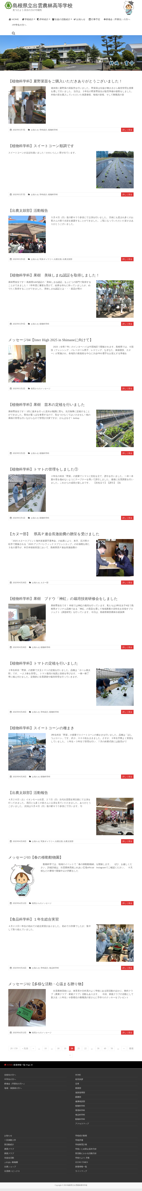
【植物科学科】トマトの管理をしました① (43, 469)
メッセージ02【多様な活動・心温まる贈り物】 (46, 984)
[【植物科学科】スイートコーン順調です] (115, 152)
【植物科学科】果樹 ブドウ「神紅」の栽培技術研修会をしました (63, 599)
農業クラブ (9, 1149)
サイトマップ (81, 1171)
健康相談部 (80, 1101)
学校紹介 (29, 19)
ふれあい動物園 (11, 1162)
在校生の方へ (10, 1075)
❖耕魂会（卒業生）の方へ (117, 19)
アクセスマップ (82, 1124)
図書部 (78, 1097)
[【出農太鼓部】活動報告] (27, 217)
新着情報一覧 (81, 1167)
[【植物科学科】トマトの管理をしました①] (27, 476)
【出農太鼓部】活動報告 (28, 211)
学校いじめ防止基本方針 (86, 1149)
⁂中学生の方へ (19, 24)
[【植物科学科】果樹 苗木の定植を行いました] (115, 411)
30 (98, 1048)
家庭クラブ (9, 1153)
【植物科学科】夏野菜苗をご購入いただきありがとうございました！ (65, 81)
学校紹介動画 (81, 1136)
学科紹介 (44, 19)
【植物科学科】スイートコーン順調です (41, 146)
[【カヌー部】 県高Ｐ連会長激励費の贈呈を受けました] (115, 540)
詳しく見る (127, 130)
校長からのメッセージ (40, 388)
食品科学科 (54, 968)
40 (105, 1048)
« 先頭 (25, 1048)
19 (65, 1048)
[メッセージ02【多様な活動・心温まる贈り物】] (27, 990)
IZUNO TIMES (81, 1162)
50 (112, 1048)
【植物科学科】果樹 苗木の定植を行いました (46, 405)
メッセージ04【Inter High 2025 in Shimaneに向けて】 (50, 340)
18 (58, 1048)
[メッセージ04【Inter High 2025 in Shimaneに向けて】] (27, 346)
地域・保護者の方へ (13, 1088)
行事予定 (95, 19)
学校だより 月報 (82, 1158)
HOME (15, 19)
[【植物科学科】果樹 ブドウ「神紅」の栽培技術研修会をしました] (27, 605)
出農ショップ (10, 1167)
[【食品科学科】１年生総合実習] (115, 926)
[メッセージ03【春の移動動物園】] (22, 864)
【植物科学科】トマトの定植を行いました (43, 663)
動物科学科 (80, 1119)
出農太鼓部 (67, 259)
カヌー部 (44, 582)
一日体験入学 (10, 1140)
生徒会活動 (9, 1158)
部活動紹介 (9, 1144)
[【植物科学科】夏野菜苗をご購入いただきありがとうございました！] (27, 87)
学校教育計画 (81, 1144)
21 (79, 1048)
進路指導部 (80, 1093)
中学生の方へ (10, 1079)
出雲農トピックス (12, 1171)
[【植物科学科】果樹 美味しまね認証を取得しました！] (115, 281)
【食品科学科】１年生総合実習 (33, 919)
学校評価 (79, 1140)
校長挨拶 (79, 1079)
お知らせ (80, 19)
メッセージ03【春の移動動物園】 (35, 857)
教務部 (78, 1088)
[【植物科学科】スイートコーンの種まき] (27, 734)
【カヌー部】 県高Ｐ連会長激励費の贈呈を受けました (54, 534)
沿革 (77, 1084)
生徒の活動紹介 (62, 19)
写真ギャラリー (46, 259)
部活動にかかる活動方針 (86, 1153)
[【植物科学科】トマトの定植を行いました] (115, 670)
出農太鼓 (58, 259)
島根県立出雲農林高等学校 (43, 5)
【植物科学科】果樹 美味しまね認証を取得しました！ (54, 275)
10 (45, 1048)
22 (85, 1048)
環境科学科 (80, 1110)
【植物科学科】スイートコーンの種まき (41, 728)
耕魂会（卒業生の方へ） (15, 1084)
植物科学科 (53, 130)
